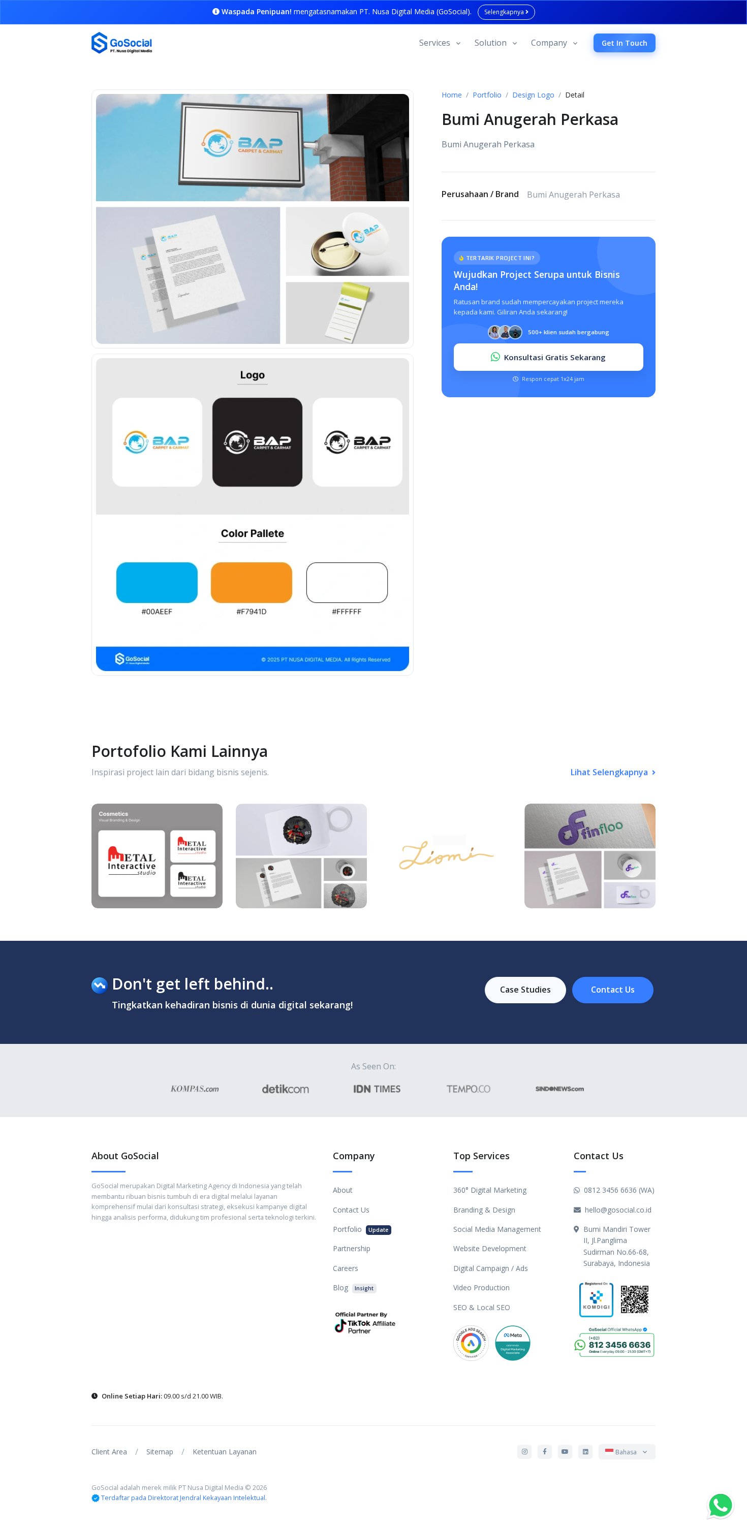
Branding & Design (484, 1210)
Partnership (351, 1248)
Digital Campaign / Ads (490, 1268)
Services (434, 42)
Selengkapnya (504, 12)
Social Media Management (497, 1229)
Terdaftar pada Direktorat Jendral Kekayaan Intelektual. (184, 1497)
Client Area (109, 1451)
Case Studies (525, 989)
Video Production (481, 1287)
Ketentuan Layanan (225, 1451)
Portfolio (487, 95)
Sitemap (159, 1451)
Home (452, 95)
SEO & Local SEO (481, 1307)
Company (549, 42)
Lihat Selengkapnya (610, 772)
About (343, 1190)
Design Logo (533, 95)
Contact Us (613, 989)
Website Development (489, 1248)
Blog (353, 1287)
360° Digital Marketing (489, 1190)
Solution (491, 42)
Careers (345, 1268)
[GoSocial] (121, 43)
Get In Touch (624, 43)
